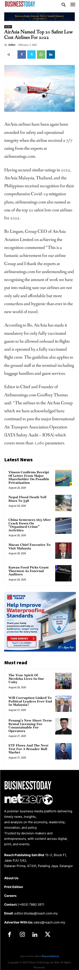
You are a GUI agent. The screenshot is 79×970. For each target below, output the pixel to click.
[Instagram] (22, 935)
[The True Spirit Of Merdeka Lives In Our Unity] (63, 681)
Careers (10, 896)
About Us (11, 878)
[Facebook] (21, 54)
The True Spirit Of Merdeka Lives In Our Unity (26, 678)
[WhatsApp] (41, 54)
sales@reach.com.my (49, 922)
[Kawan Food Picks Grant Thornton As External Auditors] (63, 573)
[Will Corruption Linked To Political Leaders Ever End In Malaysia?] (63, 704)
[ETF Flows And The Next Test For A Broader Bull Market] (63, 751)
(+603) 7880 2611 (31, 904)
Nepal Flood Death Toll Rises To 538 (27, 499)
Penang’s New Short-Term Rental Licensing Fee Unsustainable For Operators (30, 726)
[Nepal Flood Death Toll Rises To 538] (63, 503)
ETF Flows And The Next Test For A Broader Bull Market (28, 749)
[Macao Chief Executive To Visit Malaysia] (63, 550)
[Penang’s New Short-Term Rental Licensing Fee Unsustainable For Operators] (63, 726)
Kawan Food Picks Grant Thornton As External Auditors (28, 571)
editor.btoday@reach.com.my (36, 913)
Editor (11, 45)
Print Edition (13, 887)
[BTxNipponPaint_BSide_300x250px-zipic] (40, 650)
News (8, 26)
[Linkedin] (51, 54)
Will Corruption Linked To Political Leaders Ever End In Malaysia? (30, 701)
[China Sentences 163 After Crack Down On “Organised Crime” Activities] (63, 526)
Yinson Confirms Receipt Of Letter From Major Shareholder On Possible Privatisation (28, 477)
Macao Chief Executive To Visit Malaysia (29, 546)
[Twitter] (31, 54)
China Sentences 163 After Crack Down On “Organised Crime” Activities (29, 525)
